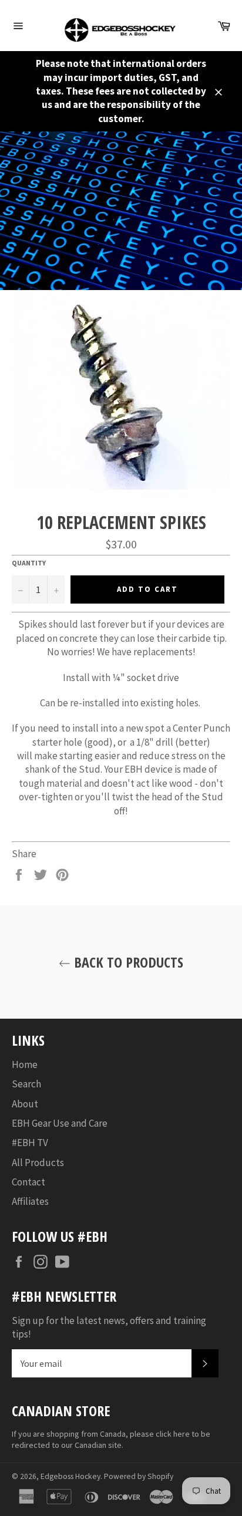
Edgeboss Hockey (70, 1476)
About (25, 1103)
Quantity (29, 562)
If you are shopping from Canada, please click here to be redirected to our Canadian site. (111, 1439)
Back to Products (126, 962)
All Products (38, 1162)
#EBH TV (30, 1142)
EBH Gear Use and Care (59, 1123)
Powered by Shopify (138, 1476)
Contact (28, 1181)
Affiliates (30, 1201)
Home (25, 1064)
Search (26, 1083)
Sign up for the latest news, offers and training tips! (109, 1327)
